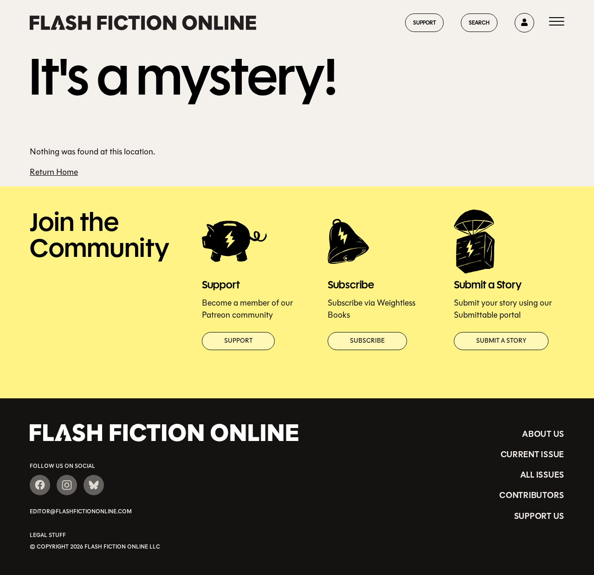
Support (424, 22)
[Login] (524, 22)
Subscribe (367, 340)
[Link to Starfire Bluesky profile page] (94, 485)
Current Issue (532, 454)
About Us (543, 434)
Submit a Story (501, 340)
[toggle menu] (556, 22)
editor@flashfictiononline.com (81, 511)
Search (479, 22)
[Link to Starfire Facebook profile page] (40, 485)
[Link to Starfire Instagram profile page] (67, 485)
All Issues (542, 475)
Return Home (54, 172)
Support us (539, 516)
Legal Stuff (48, 535)
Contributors (531, 495)
